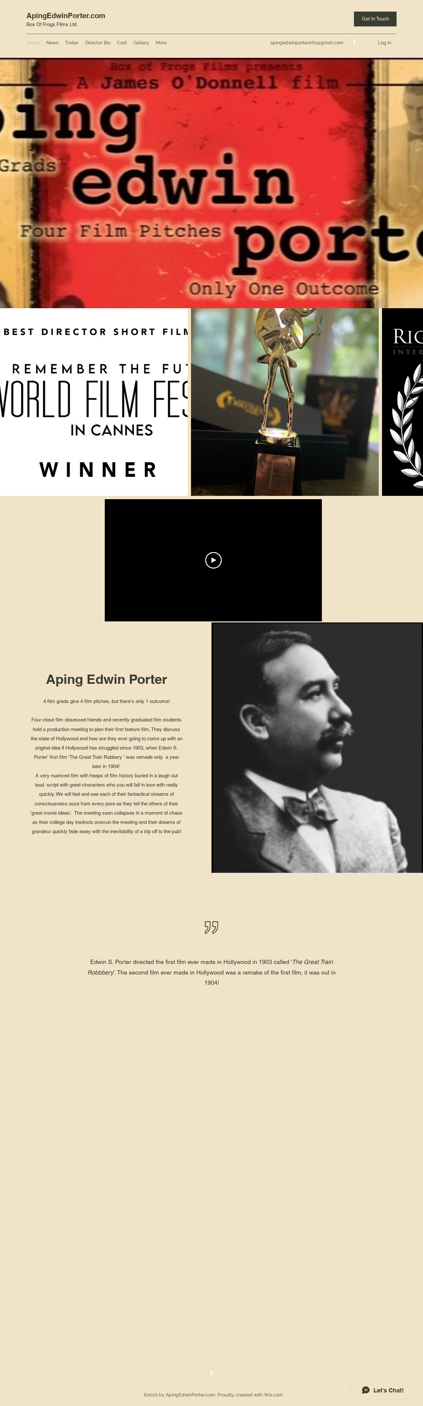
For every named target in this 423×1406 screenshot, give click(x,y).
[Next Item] (411, 402)
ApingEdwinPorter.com (65, 15)
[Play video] (213, 560)
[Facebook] (354, 42)
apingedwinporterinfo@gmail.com (306, 42)
